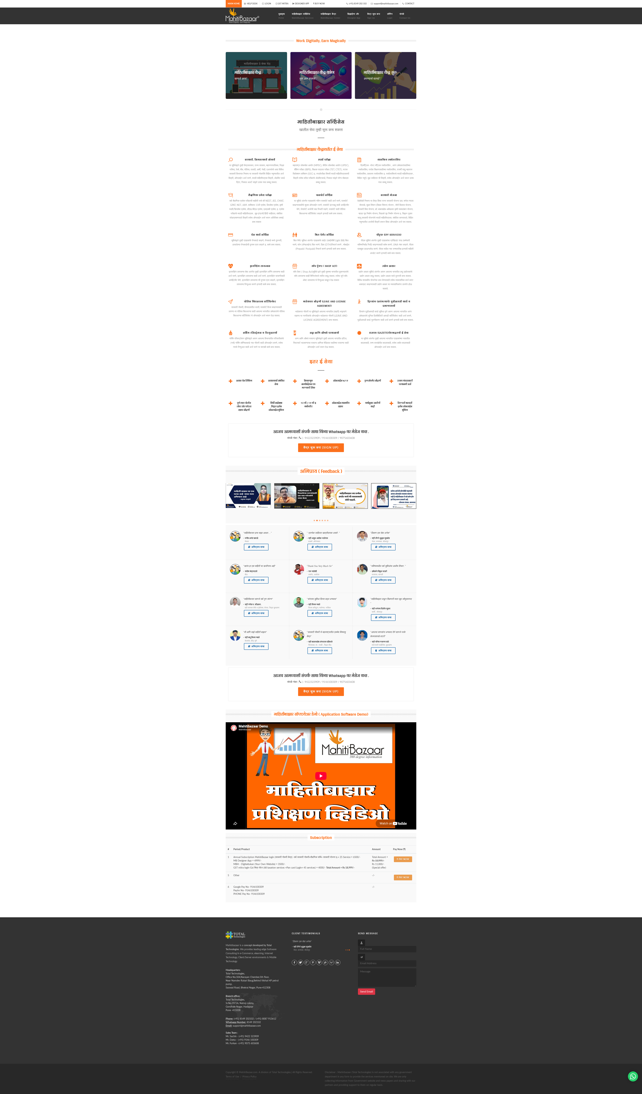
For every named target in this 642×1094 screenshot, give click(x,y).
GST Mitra (283, 4)
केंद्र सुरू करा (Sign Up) (321, 447)
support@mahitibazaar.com (385, 4)
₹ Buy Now (319, 4)
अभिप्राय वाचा (257, 547)
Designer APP (302, 4)
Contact (409, 4)
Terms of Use (232, 1077)
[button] (314, 520)
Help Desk (251, 4)
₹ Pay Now (403, 859)
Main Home (234, 4)
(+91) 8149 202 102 (357, 4)
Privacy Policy (249, 1077)
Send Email (366, 991)
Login (267, 4)
